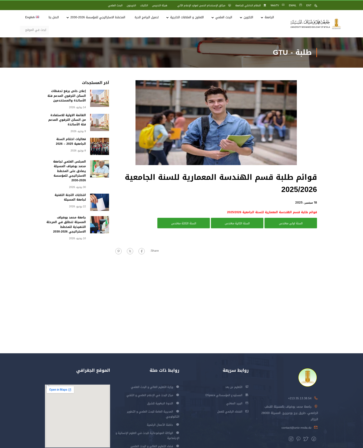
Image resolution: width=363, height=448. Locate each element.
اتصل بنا (54, 17)
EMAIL (292, 5)
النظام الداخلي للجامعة (248, 5)
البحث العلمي (115, 5)
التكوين (248, 17)
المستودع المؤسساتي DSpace (223, 395)
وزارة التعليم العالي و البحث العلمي (152, 387)
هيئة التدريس (159, 5)
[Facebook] (141, 251)
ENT (308, 5)
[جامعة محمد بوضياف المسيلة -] (315, 24)
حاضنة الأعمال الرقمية (160, 424)
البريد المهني (234, 403)
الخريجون (131, 5)
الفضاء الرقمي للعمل (229, 411)
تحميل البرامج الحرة (147, 17)
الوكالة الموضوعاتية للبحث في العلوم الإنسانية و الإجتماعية (147, 435)
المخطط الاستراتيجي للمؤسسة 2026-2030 (97, 17)
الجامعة (269, 17)
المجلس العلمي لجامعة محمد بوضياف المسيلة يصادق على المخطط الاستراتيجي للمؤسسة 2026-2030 (69, 171)
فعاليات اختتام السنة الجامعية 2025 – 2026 (71, 141)
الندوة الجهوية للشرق (160, 403)
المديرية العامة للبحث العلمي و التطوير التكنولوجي (153, 414)
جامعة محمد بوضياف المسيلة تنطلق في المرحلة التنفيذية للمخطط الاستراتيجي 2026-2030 (66, 224)
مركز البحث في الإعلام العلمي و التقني (149, 395)
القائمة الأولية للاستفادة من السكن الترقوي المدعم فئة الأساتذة (67, 119)
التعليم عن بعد (233, 387)
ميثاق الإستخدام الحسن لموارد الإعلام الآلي (201, 5)
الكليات (144, 5)
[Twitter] (130, 251)
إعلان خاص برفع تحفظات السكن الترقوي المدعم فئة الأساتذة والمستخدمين (66, 95)
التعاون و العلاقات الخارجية (187, 17)
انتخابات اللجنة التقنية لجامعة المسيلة (70, 197)
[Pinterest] (118, 251)
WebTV (275, 5)
